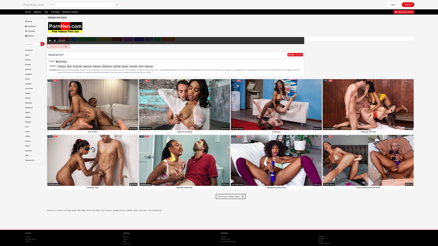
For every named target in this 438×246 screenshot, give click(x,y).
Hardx (320, 241)
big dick (125, 66)
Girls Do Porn (226, 239)
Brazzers (62, 66)
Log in (125, 239)
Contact (126, 244)
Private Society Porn (228, 241)
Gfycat (321, 236)
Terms (28, 237)
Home (28, 12)
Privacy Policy (30, 239)
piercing (116, 66)
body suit (96, 66)
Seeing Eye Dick (92, 187)
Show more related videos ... (230, 196)
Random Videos (70, 12)
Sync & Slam (92, 132)
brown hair (77, 66)
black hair (149, 66)
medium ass (107, 66)
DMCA (27, 241)
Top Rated (31, 26)
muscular (133, 66)
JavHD (223, 237)
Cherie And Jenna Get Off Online (368, 187)
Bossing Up (276, 132)
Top (46, 12)
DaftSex (321, 239)
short (141, 66)
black (69, 66)
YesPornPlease (324, 243)
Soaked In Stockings (184, 132)
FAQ (124, 241)
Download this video (57, 46)
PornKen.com (34, 5)
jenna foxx (62, 61)
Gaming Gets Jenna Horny (276, 187)
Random (30, 36)
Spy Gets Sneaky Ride (184, 187)
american (87, 66)
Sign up (408, 5)
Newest (37, 12)
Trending (55, 12)
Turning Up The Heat (368, 132)
